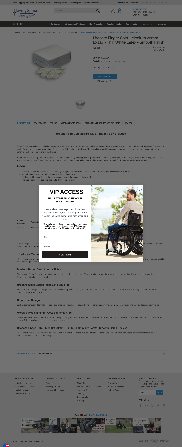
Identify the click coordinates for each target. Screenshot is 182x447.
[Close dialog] (139, 188)
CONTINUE (65, 254)
